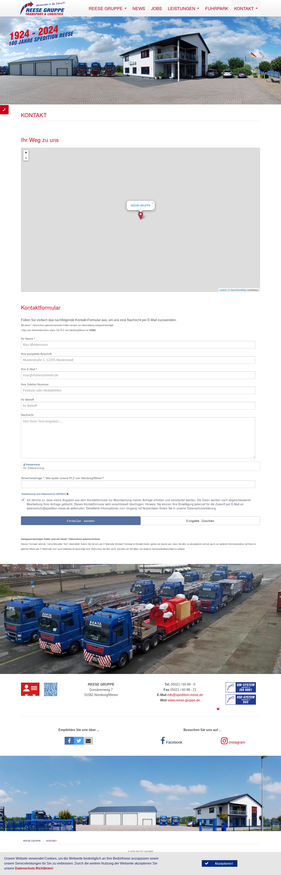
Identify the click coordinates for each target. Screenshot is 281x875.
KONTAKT (244, 8)
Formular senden (81, 521)
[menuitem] (108, 8)
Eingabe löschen (200, 521)
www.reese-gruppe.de (184, 700)
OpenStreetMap (238, 289)
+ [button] (26, 152)
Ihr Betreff (27, 399)
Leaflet (222, 289)
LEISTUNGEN (181, 8)
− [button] (26, 158)
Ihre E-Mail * (29, 369)
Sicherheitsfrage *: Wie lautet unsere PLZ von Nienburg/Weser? (62, 478)
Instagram (236, 742)
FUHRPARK (216, 8)
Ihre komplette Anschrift (36, 354)
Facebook (173, 742)
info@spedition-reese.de (185, 695)
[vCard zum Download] (30, 689)
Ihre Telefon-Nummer (35, 384)
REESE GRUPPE (106, 8)
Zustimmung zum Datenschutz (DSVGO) (43, 494)
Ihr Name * (28, 338)
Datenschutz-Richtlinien (33, 868)
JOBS (156, 8)
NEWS (138, 8)
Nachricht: (27, 414)
